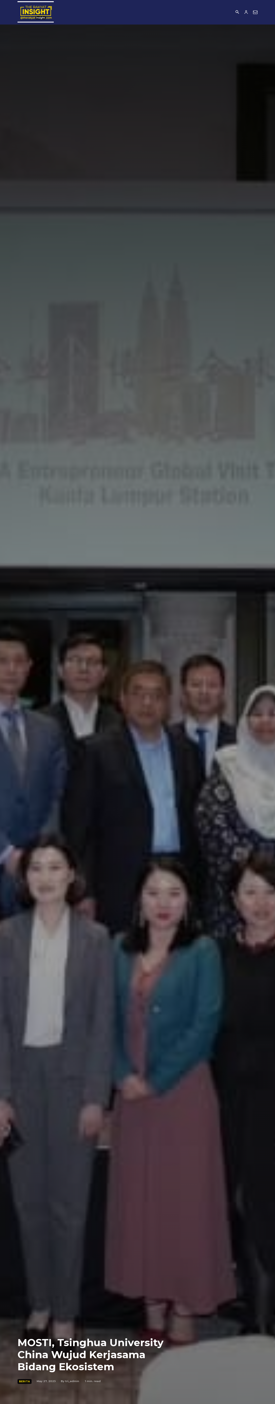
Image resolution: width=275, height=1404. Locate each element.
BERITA (24, 1381)
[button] (237, 12)
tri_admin (72, 1381)
